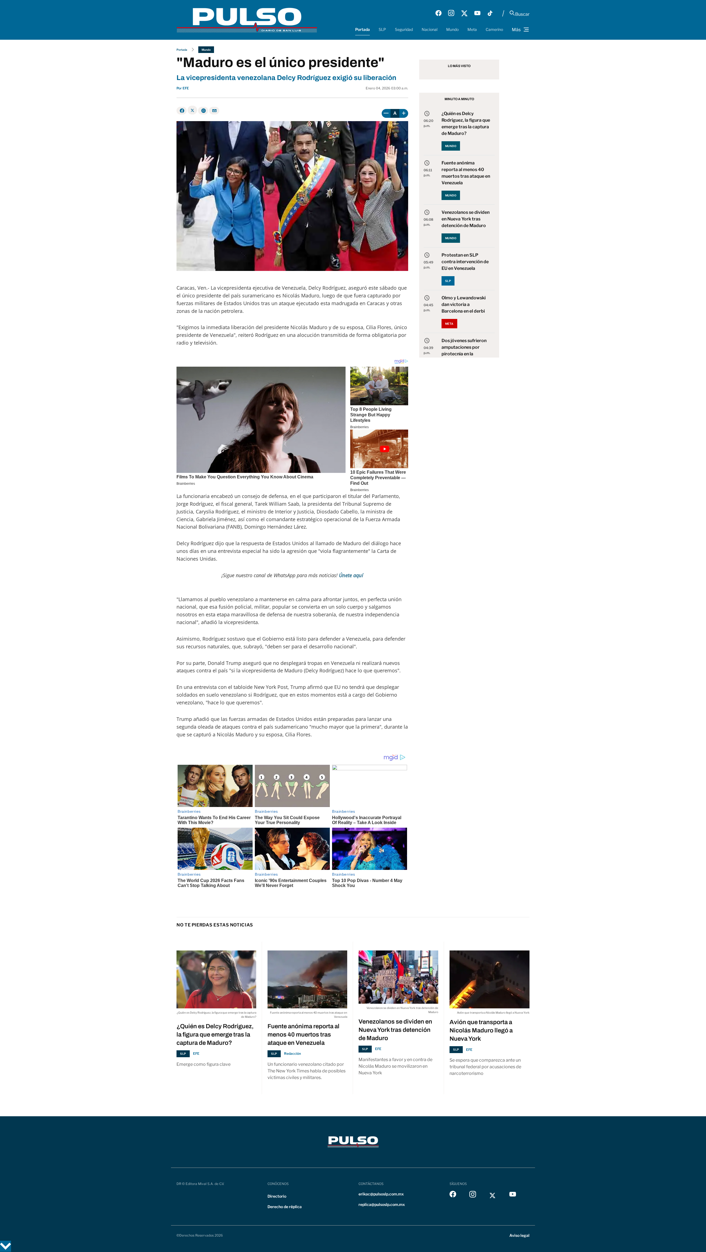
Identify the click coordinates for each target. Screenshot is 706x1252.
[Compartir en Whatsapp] (203, 110)
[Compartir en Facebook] (181, 110)
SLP (382, 29)
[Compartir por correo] (214, 110)
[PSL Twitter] (464, 13)
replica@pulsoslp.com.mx (382, 1204)
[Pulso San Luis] (246, 20)
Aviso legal (519, 1235)
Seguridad (404, 29)
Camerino (494, 29)
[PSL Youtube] (477, 13)
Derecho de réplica (285, 1206)
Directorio (277, 1196)
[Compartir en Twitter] (192, 110)
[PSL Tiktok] (490, 13)
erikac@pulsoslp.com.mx (381, 1194)
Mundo (452, 29)
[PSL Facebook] (438, 13)
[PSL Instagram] (451, 13)
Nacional (429, 29)
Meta (472, 29)
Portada (362, 29)
